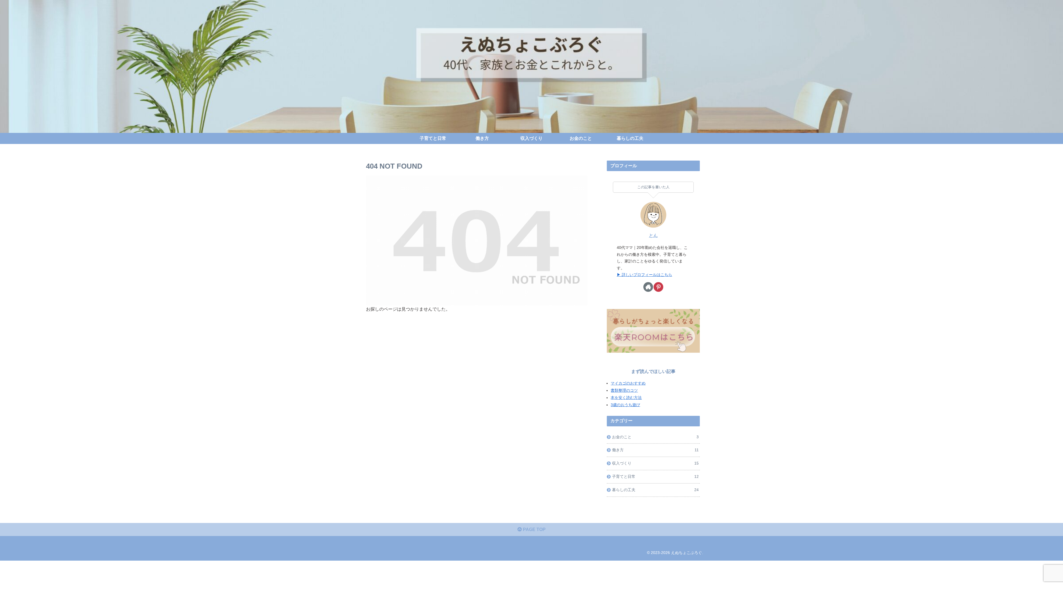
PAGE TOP (534, 529)
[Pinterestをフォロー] (658, 287)
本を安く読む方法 (626, 397)
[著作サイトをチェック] (648, 287)
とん (653, 235)
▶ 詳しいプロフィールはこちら (644, 274)
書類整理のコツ (624, 390)
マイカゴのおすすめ (628, 383)
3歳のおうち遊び (625, 405)
